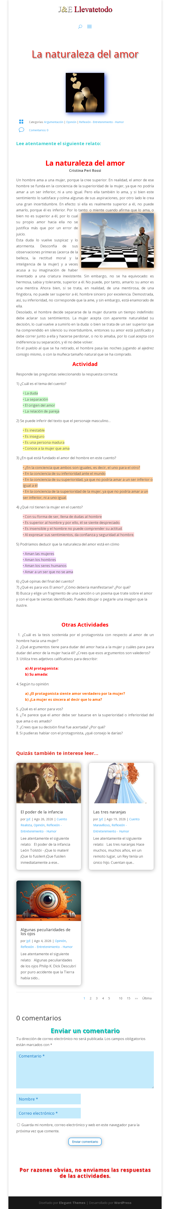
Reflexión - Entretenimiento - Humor (101, 122)
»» (136, 998)
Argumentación (53, 122)
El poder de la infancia (42, 812)
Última (147, 998)
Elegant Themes (72, 1203)
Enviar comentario (85, 1141)
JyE (28, 819)
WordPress (122, 1203)
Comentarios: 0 (38, 130)
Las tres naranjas (109, 812)
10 (120, 998)
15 (128, 998)
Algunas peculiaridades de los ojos (45, 931)
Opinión (71, 122)
